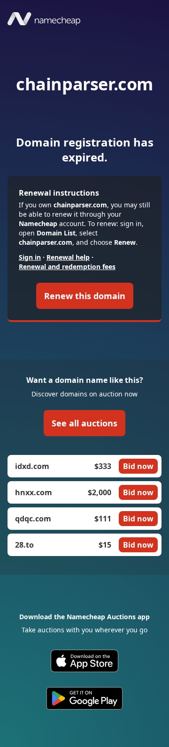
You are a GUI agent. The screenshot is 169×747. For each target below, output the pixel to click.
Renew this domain (84, 295)
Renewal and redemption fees (67, 266)
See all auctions (84, 423)
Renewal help (68, 257)
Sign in (30, 257)
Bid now (138, 466)
